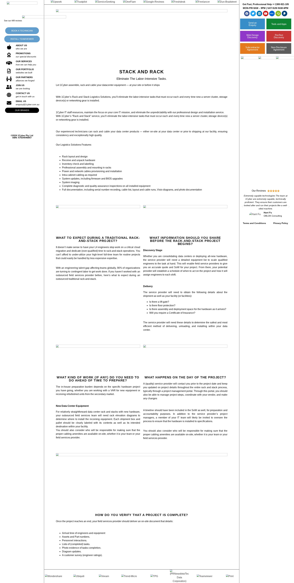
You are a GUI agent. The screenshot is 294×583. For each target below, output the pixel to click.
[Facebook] (247, 13)
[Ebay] (272, 13)
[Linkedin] (259, 13)
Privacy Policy (280, 223)
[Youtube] (265, 13)
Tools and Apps (278, 24)
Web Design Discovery (252, 36)
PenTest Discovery (279, 36)
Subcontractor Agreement (252, 48)
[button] (242, 206)
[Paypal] (284, 13)
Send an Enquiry (252, 23)
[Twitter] (253, 13)
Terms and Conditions (254, 223)
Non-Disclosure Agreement (279, 48)
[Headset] (278, 13)
